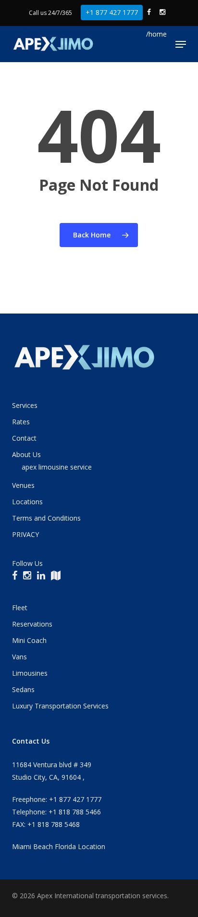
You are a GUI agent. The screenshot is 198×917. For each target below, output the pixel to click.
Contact (24, 438)
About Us (26, 454)
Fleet (19, 607)
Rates (21, 421)
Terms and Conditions (46, 518)
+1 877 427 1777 (112, 12)
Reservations (32, 624)
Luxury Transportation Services (60, 705)
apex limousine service (57, 467)
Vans (19, 656)
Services (24, 405)
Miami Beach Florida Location (58, 846)
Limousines (30, 673)
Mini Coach (29, 640)
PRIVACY (25, 534)
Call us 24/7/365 (50, 13)
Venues (23, 485)
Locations (27, 501)
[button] (180, 44)
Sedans (23, 689)
